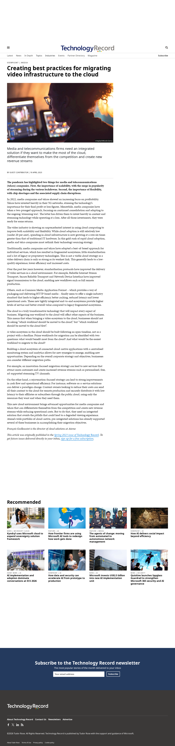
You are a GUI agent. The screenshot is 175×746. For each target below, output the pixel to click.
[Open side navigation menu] (8, 47)
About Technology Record (20, 719)
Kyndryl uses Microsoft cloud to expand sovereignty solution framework (25, 536)
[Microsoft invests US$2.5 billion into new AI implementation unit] (108, 559)
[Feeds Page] (22, 724)
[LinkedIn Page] (17, 724)
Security (141, 573)
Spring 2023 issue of (65, 435)
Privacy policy (38, 743)
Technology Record (88, 435)
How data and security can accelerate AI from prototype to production (66, 578)
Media (24, 62)
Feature (51, 531)
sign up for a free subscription (77, 438)
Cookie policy (49, 743)
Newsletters (54, 719)
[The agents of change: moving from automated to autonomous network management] (108, 517)
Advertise (67, 719)
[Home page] (87, 47)
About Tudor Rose (13, 743)
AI (58, 531)
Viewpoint (13, 62)
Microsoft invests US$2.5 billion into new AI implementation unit (107, 578)
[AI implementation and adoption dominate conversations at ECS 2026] (25, 559)
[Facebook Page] (8, 724)
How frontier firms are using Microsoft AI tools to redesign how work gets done (65, 536)
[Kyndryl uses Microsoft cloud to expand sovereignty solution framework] (25, 517)
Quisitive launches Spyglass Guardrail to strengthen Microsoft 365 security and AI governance (147, 579)
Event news (12, 573)
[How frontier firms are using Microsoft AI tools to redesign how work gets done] (67, 517)
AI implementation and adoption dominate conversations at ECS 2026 (22, 578)
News (9, 531)
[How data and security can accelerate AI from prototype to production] (67, 559)
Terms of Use (26, 743)
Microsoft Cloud (21, 531)
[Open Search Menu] (166, 47)
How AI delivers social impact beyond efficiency (147, 535)
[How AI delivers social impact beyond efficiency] (149, 517)
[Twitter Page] (13, 724)
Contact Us (40, 719)
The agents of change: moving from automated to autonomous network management (106, 537)
